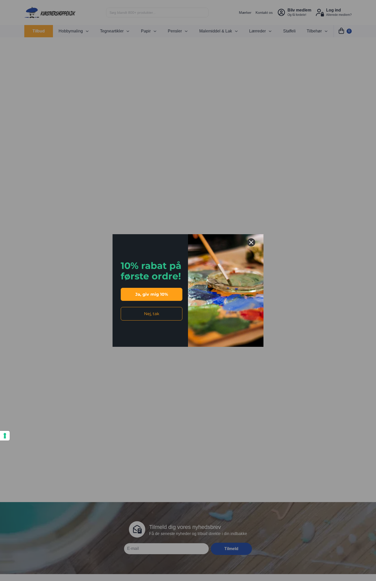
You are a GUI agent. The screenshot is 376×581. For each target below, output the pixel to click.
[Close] (251, 242)
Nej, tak (151, 313)
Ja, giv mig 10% (151, 294)
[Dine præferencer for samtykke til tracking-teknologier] (5, 436)
